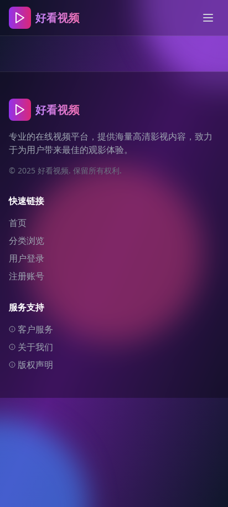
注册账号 (26, 276)
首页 (18, 223)
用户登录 (26, 258)
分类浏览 (26, 240)
